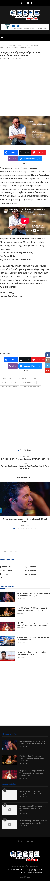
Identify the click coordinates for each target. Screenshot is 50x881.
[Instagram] (24, 3)
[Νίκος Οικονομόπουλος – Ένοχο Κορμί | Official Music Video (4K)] (25, 499)
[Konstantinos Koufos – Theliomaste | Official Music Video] (7, 641)
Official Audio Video (9, 383)
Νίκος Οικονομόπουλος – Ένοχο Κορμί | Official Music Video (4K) (33, 595)
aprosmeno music (8, 379)
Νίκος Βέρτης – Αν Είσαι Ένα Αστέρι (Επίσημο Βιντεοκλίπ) (31, 792)
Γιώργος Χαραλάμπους (9, 387)
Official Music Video (27, 383)
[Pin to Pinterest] (28, 450)
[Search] (47, 37)
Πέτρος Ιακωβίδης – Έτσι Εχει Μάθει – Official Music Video (32, 653)
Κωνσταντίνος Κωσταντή (30, 387)
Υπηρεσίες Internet (13, 869)
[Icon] (10, 810)
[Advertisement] (25, 88)
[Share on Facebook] (22, 450)
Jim (8, 59)
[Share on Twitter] (25, 450)
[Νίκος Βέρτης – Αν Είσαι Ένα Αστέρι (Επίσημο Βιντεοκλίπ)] (9, 795)
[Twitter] (21, 3)
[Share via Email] (30, 450)
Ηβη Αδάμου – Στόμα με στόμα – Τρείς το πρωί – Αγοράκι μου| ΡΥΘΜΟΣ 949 (32, 624)
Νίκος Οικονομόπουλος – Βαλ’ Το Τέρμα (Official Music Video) (33, 822)
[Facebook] (18, 3)
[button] (2, 506)
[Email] (31, 3)
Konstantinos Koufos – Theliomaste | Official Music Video (33, 639)
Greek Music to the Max (27, 379)
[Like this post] (20, 450)
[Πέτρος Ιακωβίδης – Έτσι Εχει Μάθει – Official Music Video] (7, 656)
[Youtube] (28, 3)
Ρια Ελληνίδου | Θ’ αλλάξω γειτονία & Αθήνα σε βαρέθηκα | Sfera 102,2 (32, 609)
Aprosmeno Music (16, 45)
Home (2, 45)
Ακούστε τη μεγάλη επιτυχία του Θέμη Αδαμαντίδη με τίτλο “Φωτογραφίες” (32, 808)
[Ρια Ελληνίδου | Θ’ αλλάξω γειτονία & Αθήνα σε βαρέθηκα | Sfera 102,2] (7, 612)
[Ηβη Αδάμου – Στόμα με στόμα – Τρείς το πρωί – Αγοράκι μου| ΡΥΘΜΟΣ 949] (7, 626)
